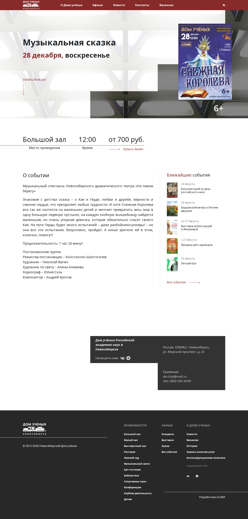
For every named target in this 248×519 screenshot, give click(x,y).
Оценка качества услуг (201, 451)
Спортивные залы (135, 481)
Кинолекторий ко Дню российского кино (195, 190)
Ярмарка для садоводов (196, 245)
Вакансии (166, 5)
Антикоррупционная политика (206, 457)
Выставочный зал (135, 446)
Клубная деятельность (138, 493)
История (192, 446)
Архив (165, 446)
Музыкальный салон (137, 463)
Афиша (97, 5)
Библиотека (131, 475)
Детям (128, 499)
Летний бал (188, 263)
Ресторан (129, 451)
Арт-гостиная (132, 469)
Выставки (168, 440)
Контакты (142, 5)
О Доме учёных (71, 5)
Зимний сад (131, 457)
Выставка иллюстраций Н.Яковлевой (196, 227)
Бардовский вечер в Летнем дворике (199, 209)
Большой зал (132, 434)
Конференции (132, 487)
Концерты (168, 434)
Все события (169, 451)
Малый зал (131, 440)
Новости (119, 5)
